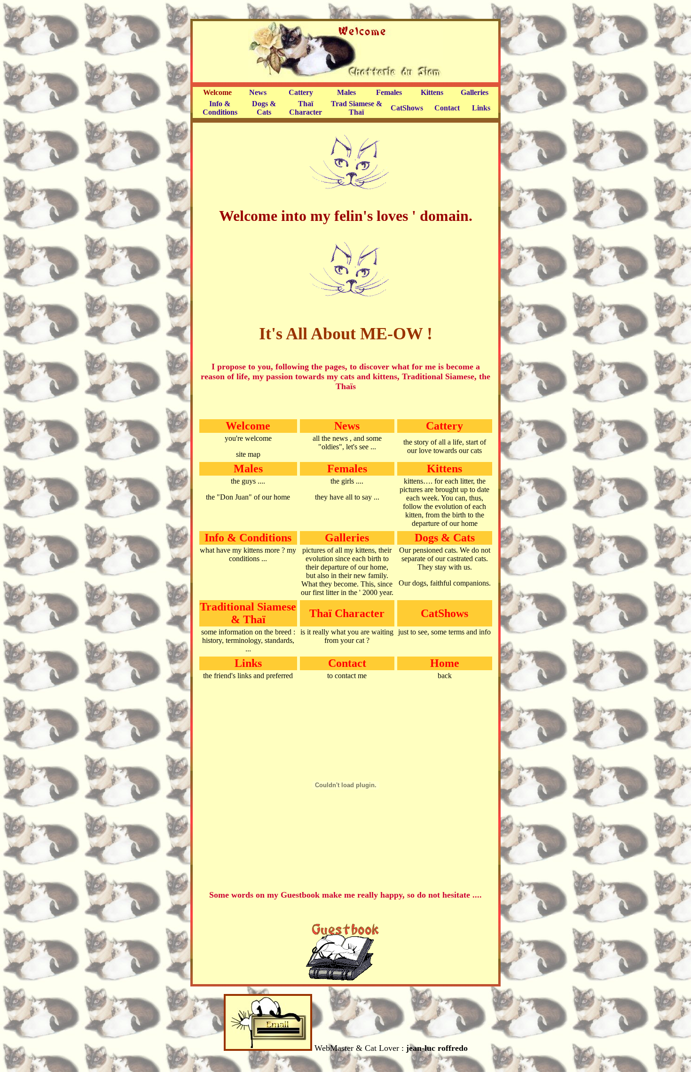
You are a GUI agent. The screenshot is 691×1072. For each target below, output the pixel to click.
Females (389, 92)
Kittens (432, 92)
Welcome (217, 92)
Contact (447, 108)
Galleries (474, 92)
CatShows (407, 108)
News (258, 92)
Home (444, 663)
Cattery (301, 92)
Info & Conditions (220, 108)
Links (481, 108)
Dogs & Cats (264, 108)
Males (346, 92)
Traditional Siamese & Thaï (248, 613)
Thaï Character (305, 108)
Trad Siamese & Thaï (356, 108)
